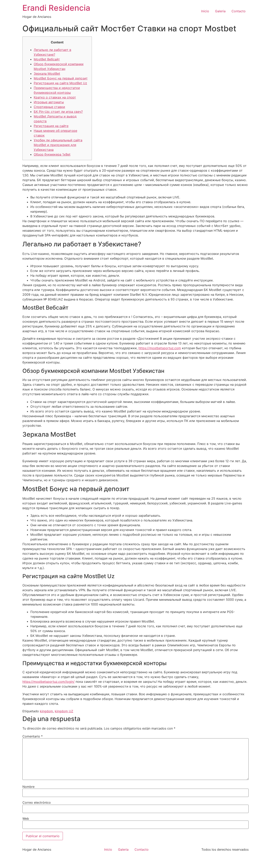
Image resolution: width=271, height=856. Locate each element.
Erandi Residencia (56, 8)
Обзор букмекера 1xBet (52, 154)
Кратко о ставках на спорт (55, 97)
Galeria (220, 11)
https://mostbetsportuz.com (159, 348)
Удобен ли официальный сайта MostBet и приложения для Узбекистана (58, 145)
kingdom (46, 711)
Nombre (28, 786)
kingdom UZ (64, 711)
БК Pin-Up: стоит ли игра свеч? (58, 112)
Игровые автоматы (49, 102)
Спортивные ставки (49, 107)
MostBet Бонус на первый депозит (61, 78)
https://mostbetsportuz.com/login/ (48, 682)
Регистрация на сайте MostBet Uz (60, 83)
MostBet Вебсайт (47, 59)
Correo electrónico (36, 802)
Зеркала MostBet (47, 74)
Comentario (32, 736)
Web (25, 818)
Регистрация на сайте (51, 126)
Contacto (239, 11)
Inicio (205, 11)
